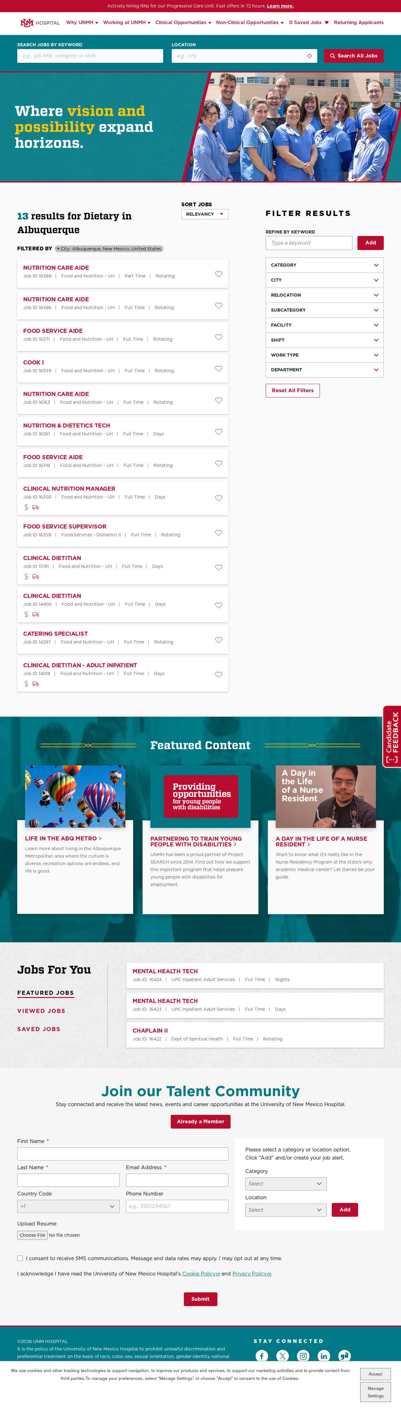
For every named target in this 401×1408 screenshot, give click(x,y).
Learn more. (280, 5)
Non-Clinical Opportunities (247, 22)
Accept (375, 1374)
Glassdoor (344, 1356)
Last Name (32, 1167)
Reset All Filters (293, 390)
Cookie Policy (201, 1274)
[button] (218, 274)
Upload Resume (36, 1224)
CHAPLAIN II (150, 1031)
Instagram (303, 1356)
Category (283, 265)
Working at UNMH (124, 22)
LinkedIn (324, 1356)
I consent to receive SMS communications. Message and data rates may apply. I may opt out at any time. (154, 1258)
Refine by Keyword (290, 232)
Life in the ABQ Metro (61, 839)
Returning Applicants (359, 22)
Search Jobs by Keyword (49, 44)
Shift (277, 340)
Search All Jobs (358, 56)
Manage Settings (376, 1392)
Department (286, 369)
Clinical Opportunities (180, 22)
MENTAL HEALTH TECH (165, 972)
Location (184, 44)
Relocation (286, 295)
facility (281, 325)
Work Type (285, 355)
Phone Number (144, 1194)
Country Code (34, 1194)
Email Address (146, 1167)
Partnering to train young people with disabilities (196, 842)
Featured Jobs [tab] (45, 993)
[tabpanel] (245, 1005)
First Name (33, 1141)
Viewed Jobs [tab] (41, 1011)
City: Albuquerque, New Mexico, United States (111, 248)
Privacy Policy (251, 1274)
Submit (200, 1299)
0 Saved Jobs (306, 22)
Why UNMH (79, 22)
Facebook (262, 1356)
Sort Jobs (196, 205)
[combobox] (245, 56)
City (276, 280)
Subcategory (288, 310)
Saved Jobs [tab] (39, 1029)
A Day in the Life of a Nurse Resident (321, 842)
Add (370, 243)
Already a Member (200, 1122)
